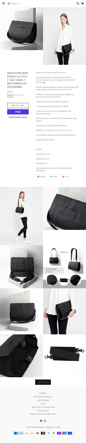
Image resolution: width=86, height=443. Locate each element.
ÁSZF (43, 403)
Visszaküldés (43, 410)
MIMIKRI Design (38, 427)
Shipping (10, 95)
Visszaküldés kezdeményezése (42, 414)
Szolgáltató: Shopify (52, 427)
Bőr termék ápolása (43, 397)
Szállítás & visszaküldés (43, 407)
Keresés (43, 393)
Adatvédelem (43, 400)
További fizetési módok (18, 117)
